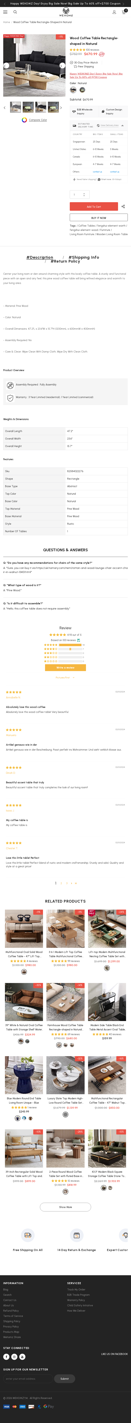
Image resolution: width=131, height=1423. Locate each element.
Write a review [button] (65, 667)
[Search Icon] (15, 12)
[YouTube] (22, 1357)
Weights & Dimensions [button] (16, 419)
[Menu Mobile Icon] (5, 12)
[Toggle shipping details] (122, 125)
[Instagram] (14, 1357)
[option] (65, 3)
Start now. (106, 179)
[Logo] (66, 12)
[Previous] (6, 65)
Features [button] (8, 459)
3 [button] (66, 883)
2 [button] (61, 883)
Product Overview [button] (13, 370)
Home (6, 22)
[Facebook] (6, 1357)
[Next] (62, 65)
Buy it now (98, 218)
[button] (78, 49)
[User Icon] (114, 12)
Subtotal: (76, 99)
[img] (13, 692)
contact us (97, 171)
